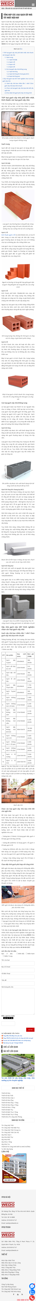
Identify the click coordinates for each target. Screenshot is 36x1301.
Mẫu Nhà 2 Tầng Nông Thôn (11, 1270)
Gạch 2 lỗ (11, 62)
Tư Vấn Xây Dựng (7, 1149)
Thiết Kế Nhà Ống (7, 1100)
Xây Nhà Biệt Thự (7, 1137)
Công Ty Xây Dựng (8, 1284)
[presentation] (17, 1084)
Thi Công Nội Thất (8, 1125)
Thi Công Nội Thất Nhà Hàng (11, 1291)
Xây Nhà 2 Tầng (7, 1142)
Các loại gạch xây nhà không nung (16, 69)
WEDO (3, 8)
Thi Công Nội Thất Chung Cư (11, 1130)
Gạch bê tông (12, 71)
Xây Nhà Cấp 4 (6, 1135)
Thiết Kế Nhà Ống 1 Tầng (10, 1103)
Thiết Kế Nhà (6, 1093)
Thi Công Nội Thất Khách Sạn (11, 1289)
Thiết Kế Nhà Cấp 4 (8, 1098)
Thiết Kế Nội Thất (7, 1095)
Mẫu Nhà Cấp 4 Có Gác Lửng (11, 1263)
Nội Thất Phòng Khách (9, 1287)
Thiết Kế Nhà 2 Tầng (8, 1107)
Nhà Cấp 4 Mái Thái (8, 1260)
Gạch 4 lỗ (11, 64)
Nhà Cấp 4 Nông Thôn (9, 1265)
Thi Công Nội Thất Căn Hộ (10, 1132)
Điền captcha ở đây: (8, 1016)
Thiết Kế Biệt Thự (7, 1110)
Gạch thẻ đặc (12, 60)
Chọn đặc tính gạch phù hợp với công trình (18, 93)
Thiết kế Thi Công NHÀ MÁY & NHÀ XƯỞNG (16, 1147)
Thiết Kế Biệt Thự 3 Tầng (10, 1114)
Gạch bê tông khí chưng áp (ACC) (18, 74)
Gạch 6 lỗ (11, 67)
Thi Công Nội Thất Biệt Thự (11, 1128)
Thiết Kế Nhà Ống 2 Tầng (10, 1105)
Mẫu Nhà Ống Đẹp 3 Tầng (10, 1272)
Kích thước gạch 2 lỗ (8, 235)
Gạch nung (9, 57)
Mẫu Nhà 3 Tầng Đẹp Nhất (10, 1275)
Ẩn (21, 49)
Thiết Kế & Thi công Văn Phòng (12, 1117)
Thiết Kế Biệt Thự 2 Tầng (10, 1112)
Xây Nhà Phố (6, 1139)
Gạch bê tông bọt (13, 76)
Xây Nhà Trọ (6, 1144)
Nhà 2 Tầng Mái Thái (8, 1267)
